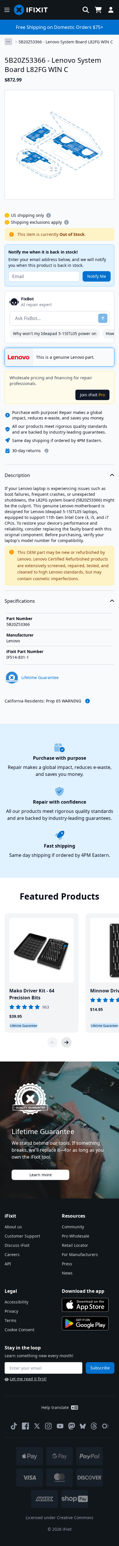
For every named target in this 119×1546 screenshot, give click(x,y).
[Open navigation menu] (7, 10)
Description (17, 475)
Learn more (40, 1174)
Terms (10, 1320)
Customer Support (22, 1236)
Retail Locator (75, 1245)
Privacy (11, 1311)
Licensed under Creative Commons (59, 1517)
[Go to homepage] (33, 10)
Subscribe (100, 1368)
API (8, 1263)
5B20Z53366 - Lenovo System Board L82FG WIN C (65, 42)
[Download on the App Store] (85, 1305)
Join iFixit (92, 394)
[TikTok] (13, 1426)
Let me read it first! (28, 1379)
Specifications (20, 601)
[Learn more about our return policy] (46, 450)
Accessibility (16, 1302)
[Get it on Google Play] (85, 1323)
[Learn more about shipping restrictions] (48, 215)
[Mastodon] (71, 1426)
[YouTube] (60, 1426)
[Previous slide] (52, 1042)
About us (13, 1226)
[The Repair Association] (105, 1426)
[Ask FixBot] (102, 318)
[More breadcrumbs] (8, 41)
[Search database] (85, 10)
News (67, 1273)
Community (73, 1226)
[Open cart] (98, 10)
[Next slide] (66, 1042)
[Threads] (93, 1426)
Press (67, 1263)
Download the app (83, 1291)
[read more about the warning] (87, 701)
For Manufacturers (80, 1254)
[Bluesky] (83, 1426)
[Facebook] (25, 1426)
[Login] (111, 9)
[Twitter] (37, 1426)
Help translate (55, 1407)
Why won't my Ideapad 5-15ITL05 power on (54, 333)
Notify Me (96, 276)
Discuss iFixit (17, 1245)
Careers (12, 1254)
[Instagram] (48, 1426)
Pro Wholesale (75, 1236)
